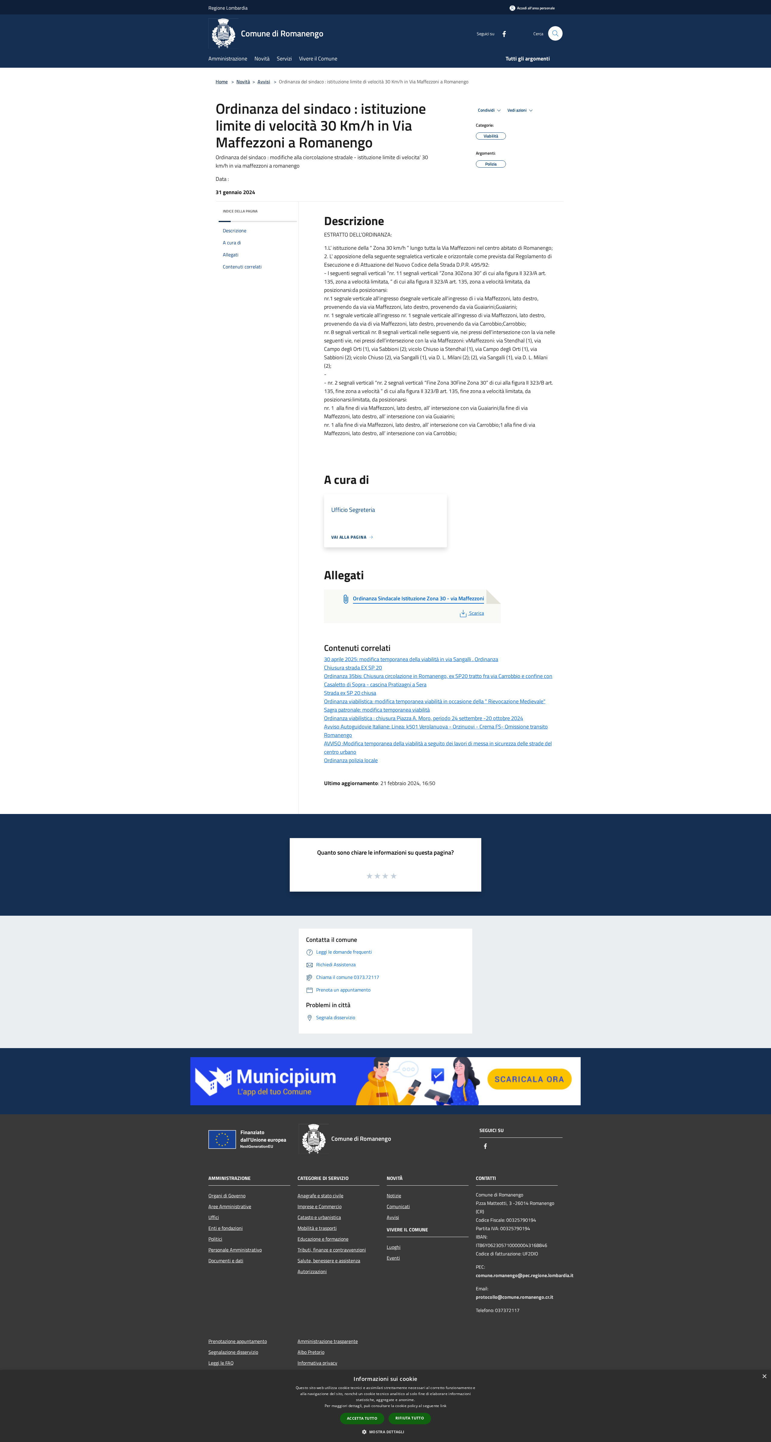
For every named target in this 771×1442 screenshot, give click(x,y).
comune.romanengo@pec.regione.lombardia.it (524, 1275)
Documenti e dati (225, 1260)
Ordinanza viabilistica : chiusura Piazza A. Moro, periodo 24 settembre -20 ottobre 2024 (423, 718)
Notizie (394, 1195)
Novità (243, 81)
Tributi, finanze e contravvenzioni (332, 1249)
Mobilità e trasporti (317, 1228)
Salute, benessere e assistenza (329, 1260)
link (443, 1405)
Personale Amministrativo (235, 1249)
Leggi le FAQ (221, 1362)
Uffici (213, 1217)
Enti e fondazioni (225, 1228)
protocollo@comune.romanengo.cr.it (514, 1297)
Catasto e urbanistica (319, 1217)
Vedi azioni (517, 110)
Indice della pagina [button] (240, 211)
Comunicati (398, 1206)
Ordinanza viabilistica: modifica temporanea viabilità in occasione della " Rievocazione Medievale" (434, 701)
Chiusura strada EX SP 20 (353, 668)
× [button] (764, 1376)
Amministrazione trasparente (328, 1341)
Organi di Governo (226, 1195)
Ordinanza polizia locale (351, 760)
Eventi (393, 1257)
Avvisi (264, 81)
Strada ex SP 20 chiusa (350, 693)
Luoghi (394, 1247)
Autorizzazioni (312, 1271)
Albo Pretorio (311, 1352)
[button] (385, 1432)
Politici (215, 1238)
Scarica (476, 613)
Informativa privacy (317, 1362)
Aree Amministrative (229, 1206)
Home (222, 81)
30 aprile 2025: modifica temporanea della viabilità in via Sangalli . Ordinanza (411, 659)
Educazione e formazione (323, 1238)
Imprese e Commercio (320, 1206)
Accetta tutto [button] (362, 1418)
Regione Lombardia (228, 7)
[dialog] (385, 1406)
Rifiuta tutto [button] (409, 1418)
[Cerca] (555, 33)
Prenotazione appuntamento (237, 1341)
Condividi (486, 110)
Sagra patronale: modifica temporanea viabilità (377, 710)
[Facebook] (502, 33)
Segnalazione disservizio (233, 1352)
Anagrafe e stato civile (320, 1195)
